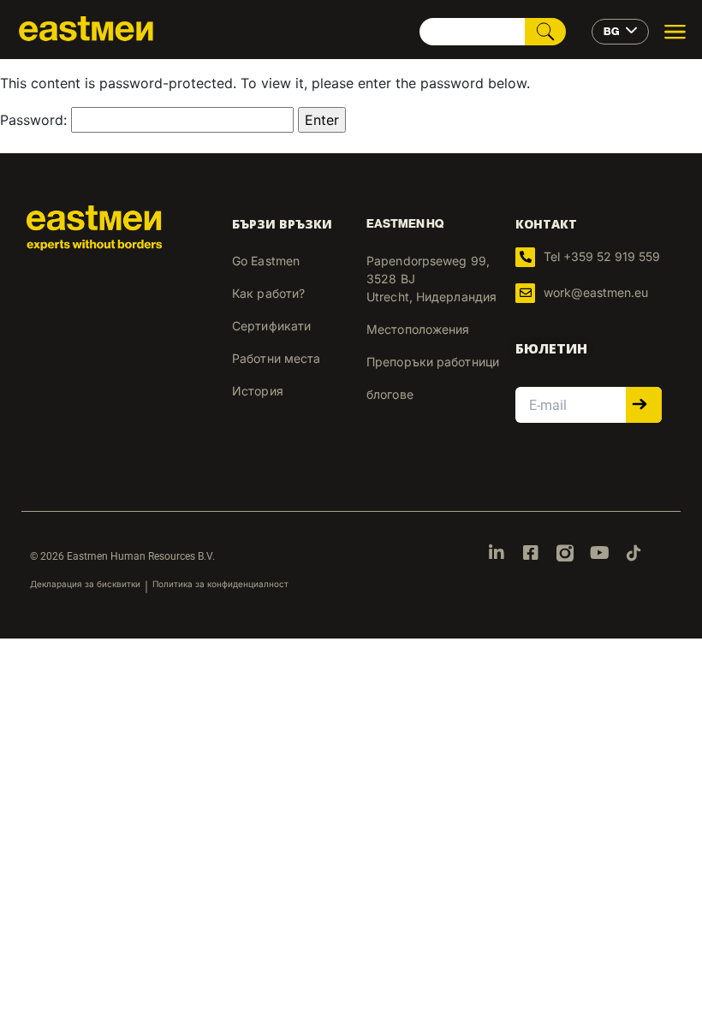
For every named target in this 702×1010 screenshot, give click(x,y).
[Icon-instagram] (565, 552)
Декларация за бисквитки (85, 584)
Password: (35, 119)
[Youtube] (599, 552)
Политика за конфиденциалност (220, 584)
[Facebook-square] (530, 552)
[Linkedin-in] (496, 552)
